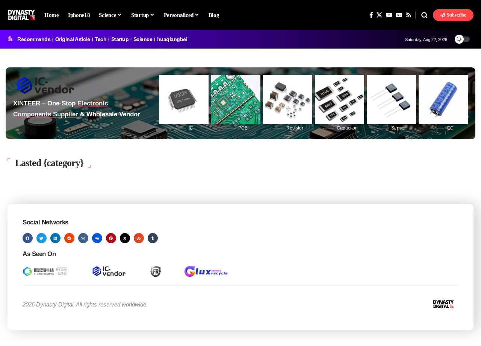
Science (143, 39)
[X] (379, 15)
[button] (424, 15)
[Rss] (408, 15)
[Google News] (399, 15)
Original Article (72, 39)
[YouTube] (389, 15)
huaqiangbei (172, 39)
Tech (100, 39)
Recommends (33, 39)
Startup (120, 39)
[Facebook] (371, 15)
